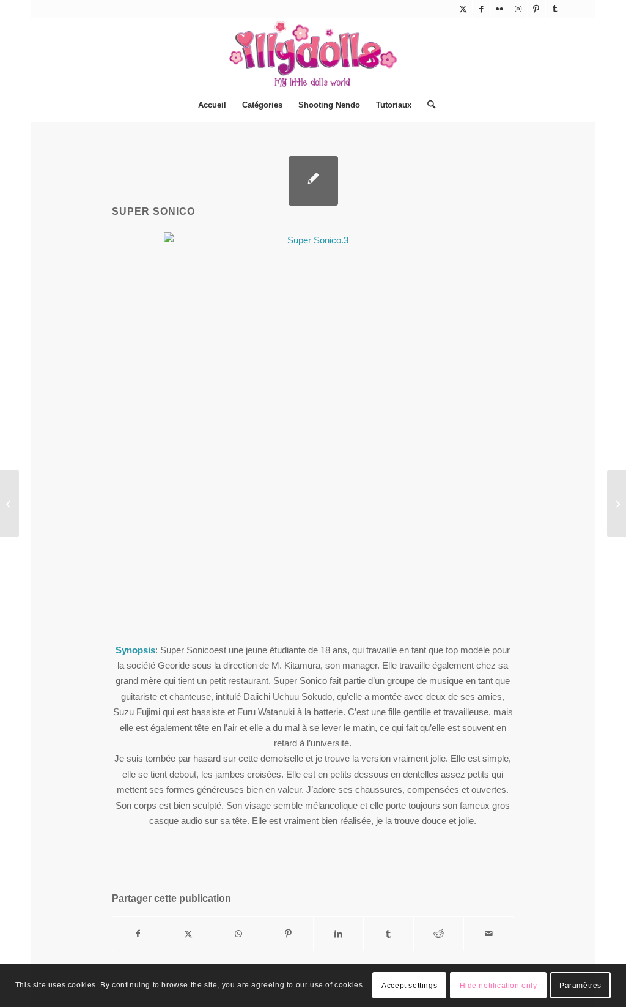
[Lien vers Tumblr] (555, 9)
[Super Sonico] (313, 181)
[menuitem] (212, 105)
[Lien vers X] (463, 9)
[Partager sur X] (188, 934)
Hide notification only (498, 985)
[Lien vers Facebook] (481, 9)
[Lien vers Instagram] (518, 9)
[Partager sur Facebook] (137, 934)
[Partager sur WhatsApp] (238, 934)
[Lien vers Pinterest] (536, 9)
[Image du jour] (9, 503)
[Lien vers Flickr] (500, 9)
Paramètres (580, 985)
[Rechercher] (427, 105)
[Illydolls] (313, 53)
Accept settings (409, 985)
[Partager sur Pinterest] (288, 934)
